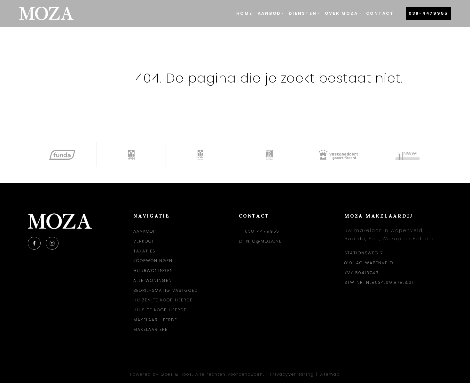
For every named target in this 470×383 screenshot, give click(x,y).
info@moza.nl (263, 241)
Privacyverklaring (292, 374)
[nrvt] (269, 154)
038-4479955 (428, 13)
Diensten (303, 13)
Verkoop (144, 241)
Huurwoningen (153, 270)
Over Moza (341, 13)
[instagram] (52, 243)
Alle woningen (152, 280)
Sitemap (329, 374)
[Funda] (62, 154)
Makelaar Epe (150, 329)
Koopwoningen (153, 260)
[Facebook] (34, 243)
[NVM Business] (200, 154)
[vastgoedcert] (338, 154)
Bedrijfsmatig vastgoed (165, 290)
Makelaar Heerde (155, 320)
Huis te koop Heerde (159, 310)
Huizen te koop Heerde (162, 300)
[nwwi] (407, 154)
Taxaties (144, 251)
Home (244, 13)
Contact (380, 13)
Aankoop (144, 231)
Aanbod (269, 13)
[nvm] (131, 154)
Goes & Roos (176, 374)
